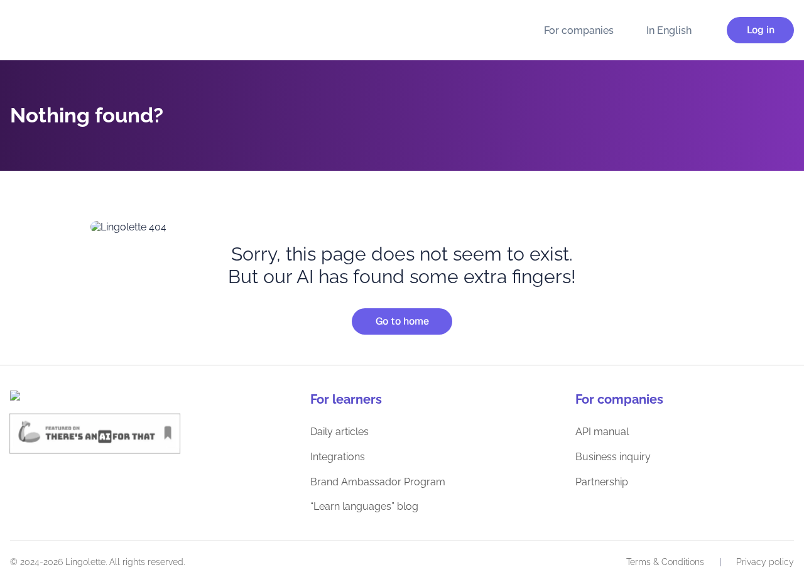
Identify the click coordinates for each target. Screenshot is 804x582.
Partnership (601, 482)
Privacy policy (765, 561)
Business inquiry (613, 457)
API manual (602, 432)
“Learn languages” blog (364, 506)
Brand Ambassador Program (377, 482)
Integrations (337, 457)
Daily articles (339, 432)
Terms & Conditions (665, 561)
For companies (579, 30)
